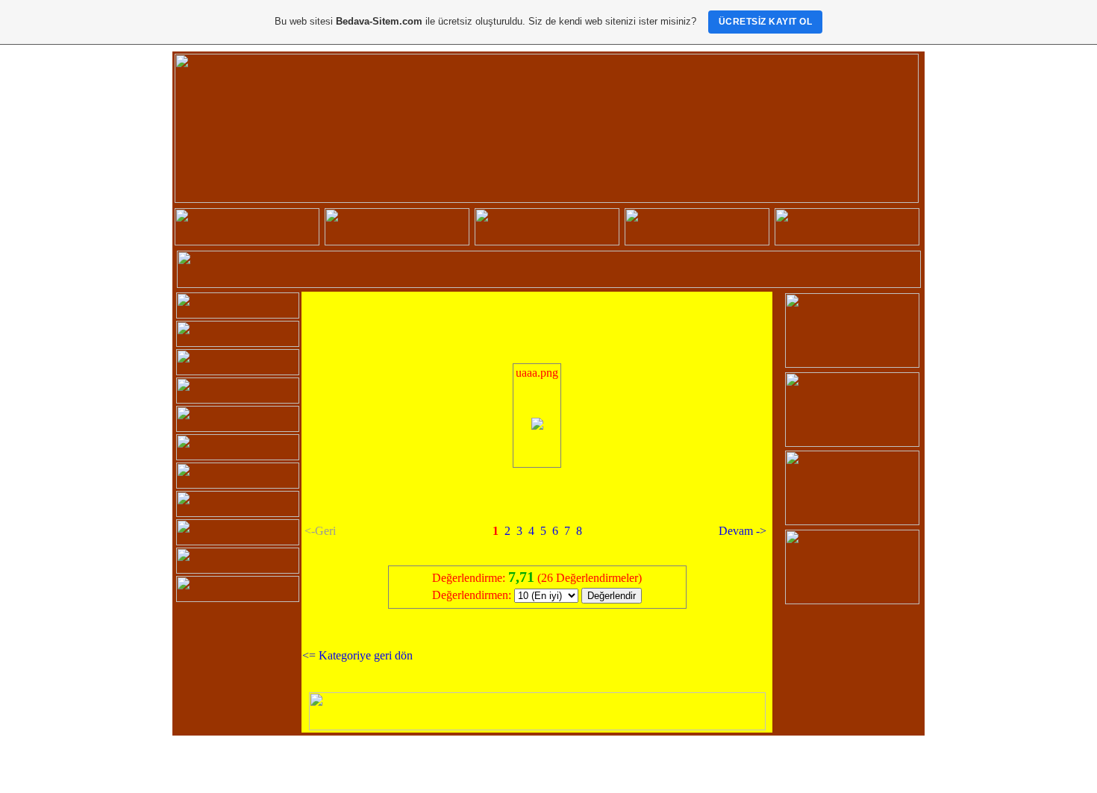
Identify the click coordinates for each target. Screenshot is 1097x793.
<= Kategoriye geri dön (357, 655)
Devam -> (742, 530)
